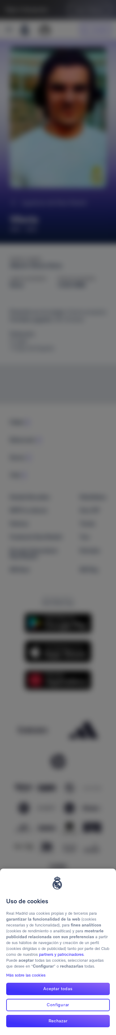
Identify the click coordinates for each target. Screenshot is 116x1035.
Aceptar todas (57, 988)
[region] (58, 952)
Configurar (58, 1004)
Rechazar (58, 1020)
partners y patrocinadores (61, 954)
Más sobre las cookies (25, 975)
